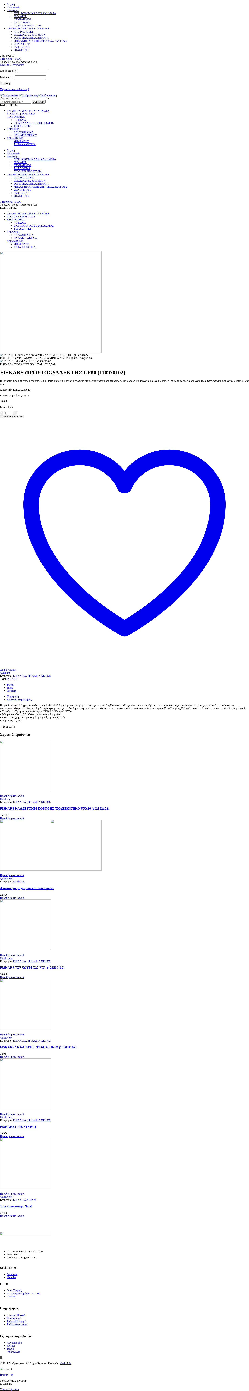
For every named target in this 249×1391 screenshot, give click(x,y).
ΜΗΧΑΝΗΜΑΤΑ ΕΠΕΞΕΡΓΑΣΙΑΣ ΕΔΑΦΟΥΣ (40, 40)
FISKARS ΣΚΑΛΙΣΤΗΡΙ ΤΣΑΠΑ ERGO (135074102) (38, 1047)
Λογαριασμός (14, 1342)
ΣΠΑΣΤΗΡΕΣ (21, 49)
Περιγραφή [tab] (13, 696)
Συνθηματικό (7, 77)
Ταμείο (10, 1348)
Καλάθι (11, 1345)
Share (10, 687)
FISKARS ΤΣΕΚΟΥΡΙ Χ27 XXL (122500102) (32, 967)
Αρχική (11, 4)
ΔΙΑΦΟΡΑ (19, 881)
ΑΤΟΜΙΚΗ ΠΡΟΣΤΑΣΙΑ (28, 25)
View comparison (9, 1389)
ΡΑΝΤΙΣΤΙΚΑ (22, 46)
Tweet (10, 684)
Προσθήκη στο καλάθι (12, 416)
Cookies (11, 1296)
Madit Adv (65, 1363)
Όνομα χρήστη (8, 70)
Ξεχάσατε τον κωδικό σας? (14, 89)
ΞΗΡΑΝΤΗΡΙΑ (22, 43)
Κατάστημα (13, 10)
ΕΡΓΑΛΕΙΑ (20, 16)
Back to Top (6, 1374)
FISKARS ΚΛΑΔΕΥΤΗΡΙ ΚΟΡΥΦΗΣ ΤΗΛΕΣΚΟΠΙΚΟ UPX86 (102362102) (54, 808)
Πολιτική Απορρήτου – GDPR (23, 1293)
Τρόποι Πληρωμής (17, 1321)
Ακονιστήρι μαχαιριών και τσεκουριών (27, 888)
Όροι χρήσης (14, 1318)
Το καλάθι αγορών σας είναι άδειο (18, 61)
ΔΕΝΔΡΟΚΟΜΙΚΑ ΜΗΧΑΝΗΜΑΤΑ (35, 13)
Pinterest (11, 690)
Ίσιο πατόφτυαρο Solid (16, 1206)
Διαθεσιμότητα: (8, 389)
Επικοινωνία (13, 7)
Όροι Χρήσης (14, 1290)
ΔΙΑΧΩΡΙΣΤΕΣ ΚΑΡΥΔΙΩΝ (30, 34)
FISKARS (11, 678)
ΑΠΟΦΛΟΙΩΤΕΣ (23, 31)
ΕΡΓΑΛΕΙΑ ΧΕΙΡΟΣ (39, 675)
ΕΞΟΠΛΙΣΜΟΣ (22, 19)
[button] (12, 795)
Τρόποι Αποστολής (17, 1324)
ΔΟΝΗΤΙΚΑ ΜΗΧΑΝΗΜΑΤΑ (31, 37)
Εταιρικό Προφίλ (16, 1315)
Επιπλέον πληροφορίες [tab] (19, 699)
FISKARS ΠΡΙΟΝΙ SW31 (18, 1126)
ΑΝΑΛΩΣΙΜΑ (22, 22)
